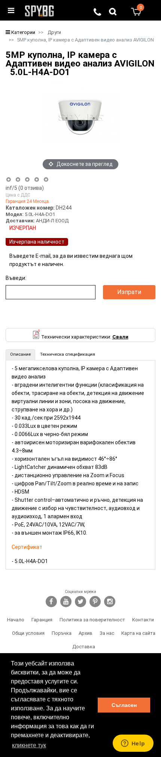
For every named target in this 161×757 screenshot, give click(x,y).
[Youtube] (66, 601)
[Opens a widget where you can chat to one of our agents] (133, 744)
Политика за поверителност (92, 619)
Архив (85, 633)
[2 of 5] (17, 179)
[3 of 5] (27, 179)
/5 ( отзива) (25, 188)
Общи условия (28, 633)
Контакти (143, 619)
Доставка (83, 646)
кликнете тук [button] (29, 745)
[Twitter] (80, 601)
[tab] (20, 355)
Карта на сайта (138, 633)
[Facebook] (51, 601)
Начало (15, 619)
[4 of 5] (36, 179)
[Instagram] (109, 601)
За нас (107, 633)
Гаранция (41, 619)
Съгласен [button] (124, 705)
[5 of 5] (46, 179)
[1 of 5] (8, 179)
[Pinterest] (95, 601)
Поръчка (62, 633)
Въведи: (16, 278)
